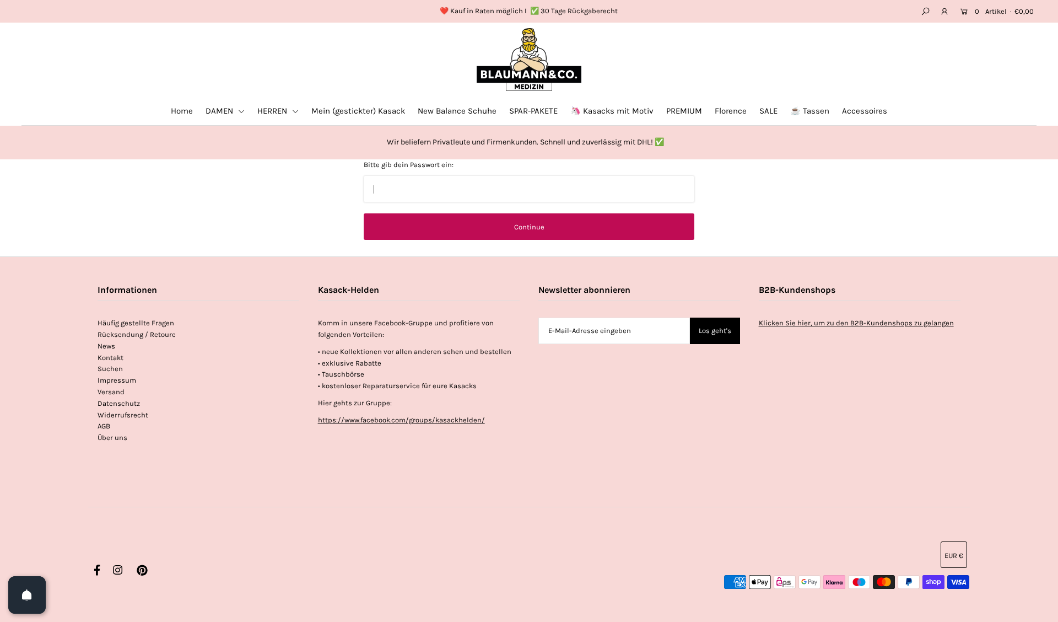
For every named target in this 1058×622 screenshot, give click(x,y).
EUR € (953, 555)
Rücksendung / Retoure (137, 334)
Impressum (117, 380)
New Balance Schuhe (457, 111)
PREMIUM (684, 111)
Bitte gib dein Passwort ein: (409, 164)
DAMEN (220, 111)
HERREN (273, 111)
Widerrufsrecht (123, 415)
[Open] (27, 595)
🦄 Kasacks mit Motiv (612, 111)
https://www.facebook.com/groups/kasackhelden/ (401, 420)
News (106, 346)
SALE (768, 111)
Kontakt (110, 357)
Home (182, 111)
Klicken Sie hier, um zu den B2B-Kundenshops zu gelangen (856, 323)
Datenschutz (119, 403)
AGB (104, 426)
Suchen (110, 368)
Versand (111, 392)
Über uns (112, 437)
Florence (731, 111)
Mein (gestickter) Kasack (358, 111)
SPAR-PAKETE (533, 111)
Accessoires (864, 111)
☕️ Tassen (809, 111)
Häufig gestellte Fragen (136, 323)
